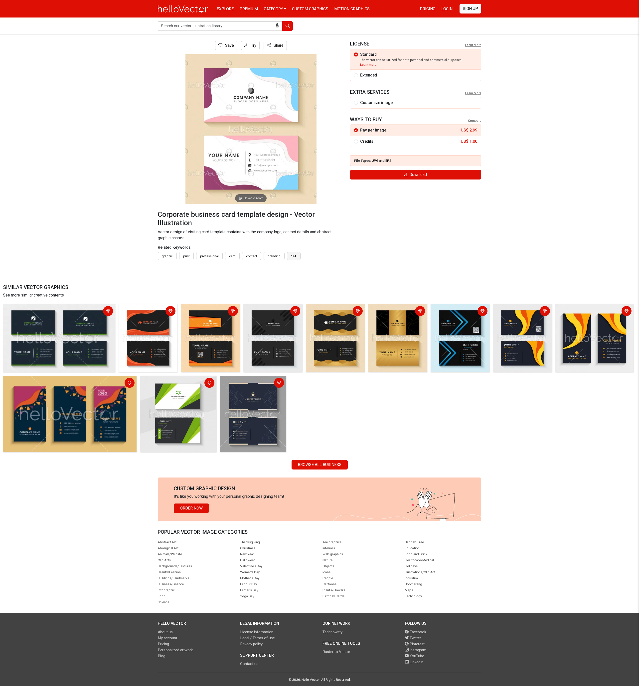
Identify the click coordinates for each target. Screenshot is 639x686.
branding (274, 256)
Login (447, 8)
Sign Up (470, 8)
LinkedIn (416, 662)
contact (251, 256)
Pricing (427, 8)
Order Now (191, 508)
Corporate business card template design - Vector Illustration (142, 314)
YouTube (416, 656)
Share (278, 45)
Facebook (417, 632)
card (232, 256)
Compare (474, 120)
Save (229, 45)
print (186, 256)
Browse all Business (319, 464)
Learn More (473, 45)
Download (417, 174)
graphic (167, 256)
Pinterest (417, 644)
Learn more (368, 64)
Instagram (417, 650)
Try (253, 45)
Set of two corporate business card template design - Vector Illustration (58, 311)
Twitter (415, 638)
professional (209, 256)
